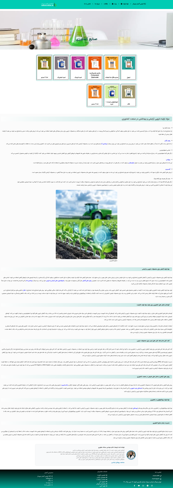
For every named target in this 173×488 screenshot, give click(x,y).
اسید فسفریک (61, 77)
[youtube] (138, 485)
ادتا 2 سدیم (95, 104)
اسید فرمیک (78, 77)
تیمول (128, 77)
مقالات (106, 4)
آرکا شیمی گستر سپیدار (139, 4)
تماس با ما (87, 4)
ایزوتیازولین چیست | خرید (112, 103)
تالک (128, 104)
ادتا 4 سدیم (44, 77)
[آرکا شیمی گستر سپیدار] (49, 4)
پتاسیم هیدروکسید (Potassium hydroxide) (94, 75)
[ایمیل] (142, 485)
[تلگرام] (147, 485)
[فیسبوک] (134, 485)
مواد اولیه (126, 4)
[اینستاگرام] (151, 485)
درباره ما (97, 4)
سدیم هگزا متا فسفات (111, 77)
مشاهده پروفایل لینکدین (117, 462)
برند (115, 4)
